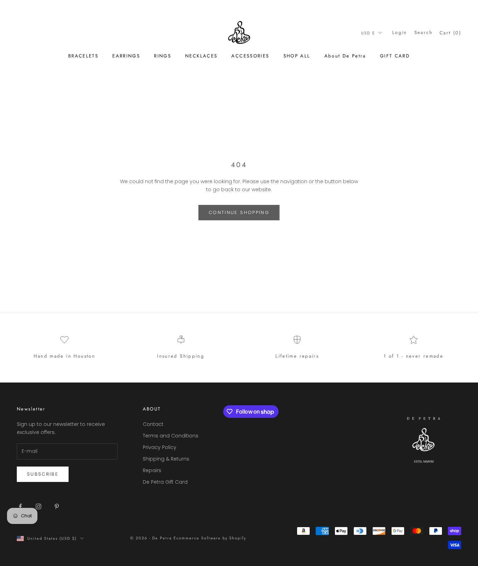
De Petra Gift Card (165, 481)
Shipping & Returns (166, 458)
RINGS (162, 56)
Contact (153, 424)
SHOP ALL (296, 56)
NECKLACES (201, 56)
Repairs (152, 470)
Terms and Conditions (170, 435)
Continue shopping (239, 212)
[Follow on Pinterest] (56, 506)
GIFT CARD (395, 56)
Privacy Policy (159, 447)
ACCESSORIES (250, 56)
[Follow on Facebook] (20, 506)
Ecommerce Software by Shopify (210, 538)
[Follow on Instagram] (38, 506)
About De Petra (345, 56)
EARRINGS (126, 56)
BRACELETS (83, 56)
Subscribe (42, 474)
